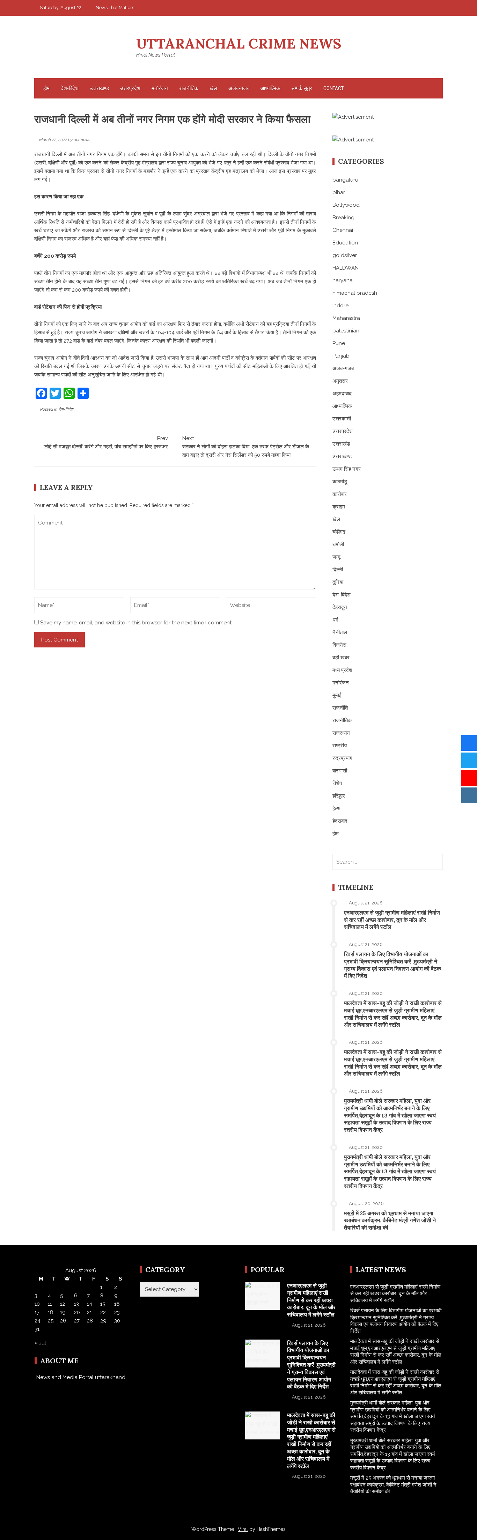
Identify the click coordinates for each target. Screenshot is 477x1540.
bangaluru (345, 180)
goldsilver (344, 255)
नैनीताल (339, 632)
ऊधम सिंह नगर (346, 469)
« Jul (40, 1343)
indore (340, 305)
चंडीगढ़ (338, 532)
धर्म (335, 620)
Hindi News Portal (155, 55)
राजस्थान (341, 733)
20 (77, 1312)
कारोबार (339, 494)
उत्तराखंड (341, 444)
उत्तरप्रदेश (130, 88)
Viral (243, 1529)
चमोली (338, 544)
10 (37, 1304)
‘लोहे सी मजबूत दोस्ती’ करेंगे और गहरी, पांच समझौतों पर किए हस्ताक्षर (105, 442)
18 (50, 1312)
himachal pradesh (354, 293)
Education (345, 243)
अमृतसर (340, 381)
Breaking (343, 217)
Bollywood (346, 205)
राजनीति (340, 708)
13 (76, 1304)
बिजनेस (339, 645)
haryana (342, 280)
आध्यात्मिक (270, 88)
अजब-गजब (238, 88)
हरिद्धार (338, 796)
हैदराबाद (339, 821)
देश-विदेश (70, 88)
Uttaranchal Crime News (238, 43)
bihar (338, 192)
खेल (213, 88)
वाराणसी (339, 771)
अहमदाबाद (342, 393)
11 (50, 1304)
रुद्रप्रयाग (342, 758)
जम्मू (336, 557)
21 (89, 1312)
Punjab (341, 356)
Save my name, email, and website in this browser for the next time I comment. (136, 622)
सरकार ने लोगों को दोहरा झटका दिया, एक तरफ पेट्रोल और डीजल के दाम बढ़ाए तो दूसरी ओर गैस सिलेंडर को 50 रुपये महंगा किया (245, 446)
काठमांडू (339, 481)
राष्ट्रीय (339, 745)
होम (46, 88)
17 (37, 1312)
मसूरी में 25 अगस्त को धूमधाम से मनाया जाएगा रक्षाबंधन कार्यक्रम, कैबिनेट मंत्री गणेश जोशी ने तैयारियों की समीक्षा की (390, 1220)
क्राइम (338, 507)
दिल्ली (337, 569)
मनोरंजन (160, 88)
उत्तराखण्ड (99, 88)
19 (63, 1312)
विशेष (337, 783)
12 (62, 1304)
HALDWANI (346, 268)
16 (117, 1304)
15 (102, 1304)
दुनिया (337, 582)
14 (89, 1304)
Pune (338, 343)
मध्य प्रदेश (342, 670)
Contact (333, 88)
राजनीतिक (188, 88)
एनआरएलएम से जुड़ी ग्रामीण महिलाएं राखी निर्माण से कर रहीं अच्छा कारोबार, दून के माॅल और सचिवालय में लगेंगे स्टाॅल (392, 920)
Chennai (342, 230)
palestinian (345, 331)
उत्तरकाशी (341, 419)
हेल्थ (336, 808)
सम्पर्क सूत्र (301, 88)
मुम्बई (337, 695)
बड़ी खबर (341, 657)
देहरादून (339, 607)
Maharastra (346, 318)
